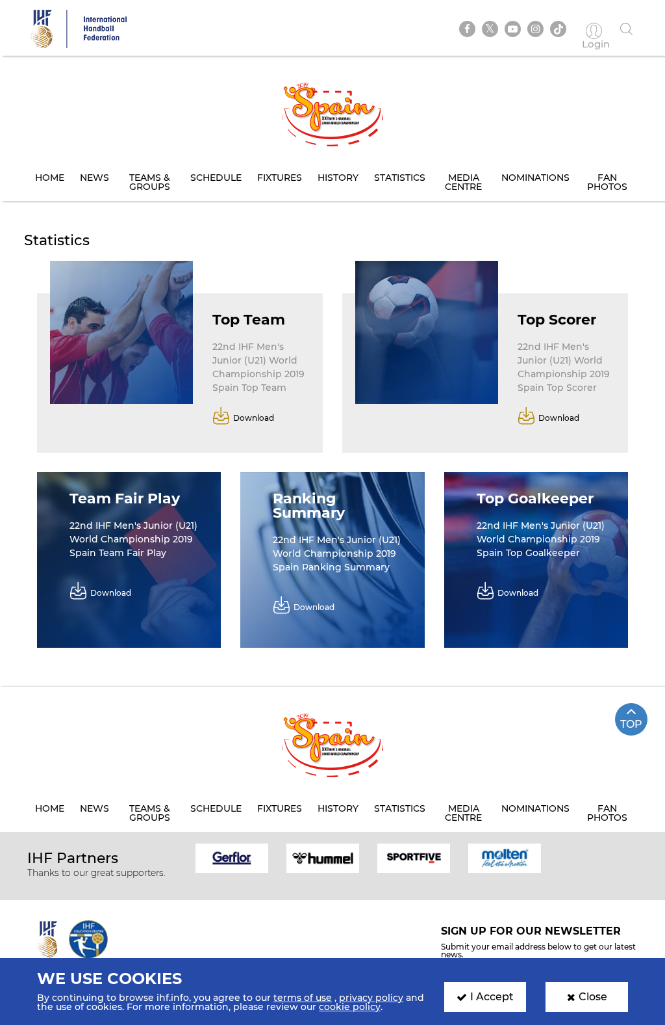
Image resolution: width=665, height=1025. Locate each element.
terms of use (302, 998)
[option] (231, 857)
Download (253, 417)
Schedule (216, 177)
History (338, 177)
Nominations (535, 177)
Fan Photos (607, 182)
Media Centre (463, 182)
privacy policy (371, 998)
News (94, 177)
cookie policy (350, 1007)
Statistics (399, 177)
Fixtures (279, 177)
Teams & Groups (149, 182)
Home (49, 177)
